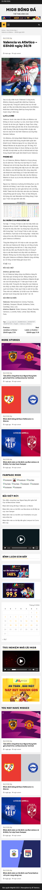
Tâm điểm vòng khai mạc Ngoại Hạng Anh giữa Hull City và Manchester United (20, 377)
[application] (21, 539)
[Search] (39, 25)
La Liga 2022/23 (11, 322)
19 (16, 625)
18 (10, 625)
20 (21, 625)
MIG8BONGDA (22, 322)
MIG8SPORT (31, 322)
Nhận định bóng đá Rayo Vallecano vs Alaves (18, 506)
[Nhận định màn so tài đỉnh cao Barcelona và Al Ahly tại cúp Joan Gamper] (21, 442)
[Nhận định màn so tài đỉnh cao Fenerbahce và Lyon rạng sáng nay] (21, 853)
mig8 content (17, 53)
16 (37, 621)
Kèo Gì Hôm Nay (7, 38)
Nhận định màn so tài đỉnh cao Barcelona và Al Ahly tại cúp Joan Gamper (21, 463)
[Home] (4, 24)
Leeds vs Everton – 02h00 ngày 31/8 (32, 330)
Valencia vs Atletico (25, 324)
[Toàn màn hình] (37, 548)
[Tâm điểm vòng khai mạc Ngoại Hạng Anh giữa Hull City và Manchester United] (21, 356)
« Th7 (4, 640)
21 (26, 625)
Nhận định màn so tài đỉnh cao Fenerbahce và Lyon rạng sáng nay (20, 874)
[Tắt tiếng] (34, 548)
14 (26, 621)
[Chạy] (5, 548)
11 (10, 621)
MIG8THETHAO (8, 324)
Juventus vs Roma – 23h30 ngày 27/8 (10, 330)
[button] (21, 539)
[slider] (19, 547)
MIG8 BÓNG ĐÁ (21, 9)
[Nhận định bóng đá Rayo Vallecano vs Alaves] (21, 399)
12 (16, 621)
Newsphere (25, 888)
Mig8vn (16, 324)
